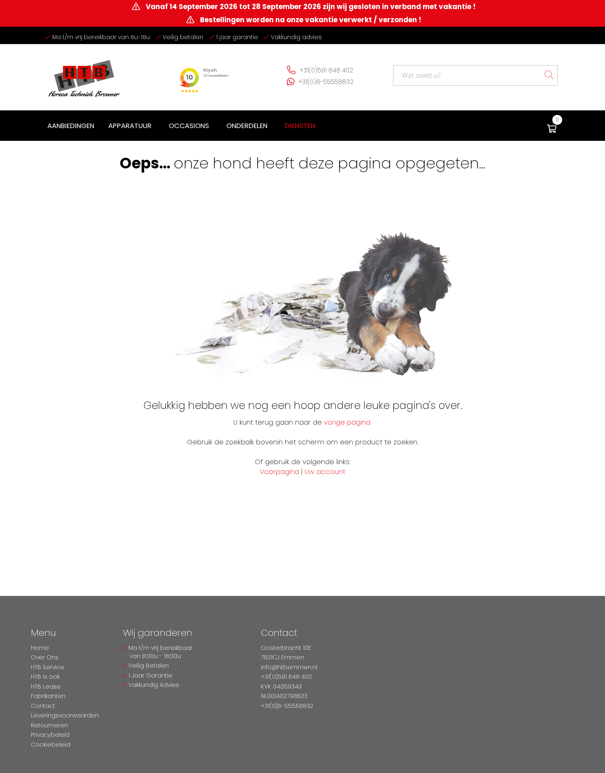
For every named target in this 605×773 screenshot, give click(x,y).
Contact (43, 706)
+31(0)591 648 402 (326, 70)
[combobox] (475, 75)
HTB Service (47, 667)
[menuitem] (70, 126)
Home (40, 648)
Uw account (325, 471)
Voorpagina (279, 471)
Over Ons (44, 657)
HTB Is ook (45, 677)
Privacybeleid (50, 735)
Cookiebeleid (50, 744)
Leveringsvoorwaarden (65, 715)
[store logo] (84, 75)
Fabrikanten (48, 696)
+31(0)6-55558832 (326, 81)
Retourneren (49, 725)
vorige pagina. (348, 422)
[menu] (183, 126)
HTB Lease (46, 686)
